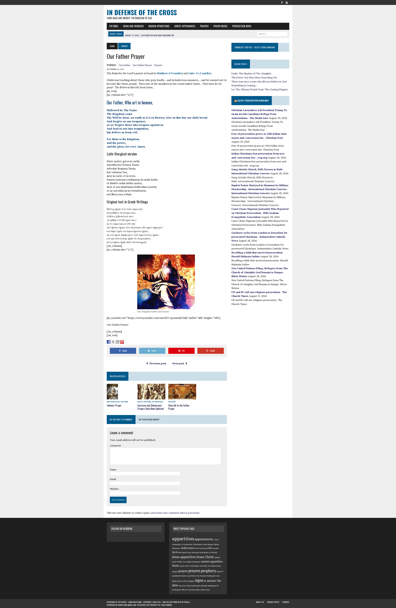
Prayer (124, 401)
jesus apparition (184, 557)
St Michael (157, 401)
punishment (176, 576)
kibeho (179, 562)
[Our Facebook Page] (281, 2)
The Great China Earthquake (189, 586)
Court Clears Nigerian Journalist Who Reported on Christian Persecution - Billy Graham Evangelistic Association (259, 212)
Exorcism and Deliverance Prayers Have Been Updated (151, 407)
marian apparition (212, 561)
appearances (203, 539)
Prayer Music (220, 26)
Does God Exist (201, 548)
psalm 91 (220, 571)
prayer (183, 571)
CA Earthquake (186, 544)
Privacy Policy (273, 602)
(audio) (178, 73)
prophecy (208, 570)
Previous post (158, 363)
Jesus (140, 401)
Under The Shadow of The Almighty (251, 73)
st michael (210, 580)
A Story (216, 540)
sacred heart (191, 576)
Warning (204, 586)
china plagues (208, 544)
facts (175, 552)
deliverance (188, 548)
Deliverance (113, 401)
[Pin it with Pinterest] (122, 342)
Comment (115, 445)
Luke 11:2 (194, 73)
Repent (183, 576)
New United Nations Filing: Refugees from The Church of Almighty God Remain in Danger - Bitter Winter (259, 272)
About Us (260, 602)
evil (209, 548)
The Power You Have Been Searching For (254, 77)
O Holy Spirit (194, 566)
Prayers (204, 26)
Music (175, 565)
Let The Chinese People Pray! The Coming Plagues (259, 89)
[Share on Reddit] (117, 342)
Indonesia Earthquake (200, 552)
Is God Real (213, 552)
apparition (183, 539)
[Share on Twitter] (113, 342)
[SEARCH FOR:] (272, 33)
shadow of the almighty (185, 581)
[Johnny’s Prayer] (112, 397)
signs (199, 580)
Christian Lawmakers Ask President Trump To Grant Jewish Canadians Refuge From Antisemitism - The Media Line (259, 114)
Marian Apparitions (158, 26)
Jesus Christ (205, 557)
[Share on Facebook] (108, 342)
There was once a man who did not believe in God (258, 81)
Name (113, 469)
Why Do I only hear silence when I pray (195, 590)
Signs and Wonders (133, 26)
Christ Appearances (184, 26)
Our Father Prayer (142, 65)
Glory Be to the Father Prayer (178, 407)
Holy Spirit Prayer (185, 552)
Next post (178, 363)
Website (114, 488)
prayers (158, 65)
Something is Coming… (244, 85)
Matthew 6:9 (165, 73)
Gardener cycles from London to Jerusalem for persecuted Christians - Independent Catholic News (259, 236)
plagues (175, 571)
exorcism (215, 548)
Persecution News (241, 26)
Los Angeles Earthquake (192, 562)
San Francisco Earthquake (206, 576)
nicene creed (184, 566)
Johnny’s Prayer (114, 405)
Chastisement (197, 544)
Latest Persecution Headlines (253, 100)
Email (113, 479)
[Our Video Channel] (286, 2)
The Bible (113, 26)
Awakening (176, 544)
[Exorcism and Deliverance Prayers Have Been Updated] (151, 397)
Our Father (124, 65)
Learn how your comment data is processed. (175, 512)
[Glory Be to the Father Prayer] (182, 397)
